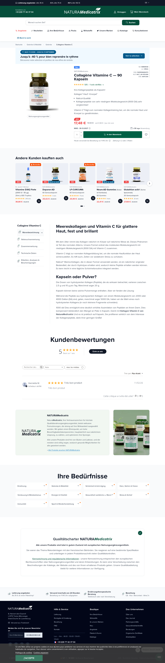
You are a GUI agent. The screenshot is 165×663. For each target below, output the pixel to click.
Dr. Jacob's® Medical (22, 187)
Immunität (22, 504)
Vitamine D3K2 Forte (25, 191)
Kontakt (57, 629)
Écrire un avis (98, 351)
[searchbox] (30, 367)
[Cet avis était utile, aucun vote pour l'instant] (136, 396)
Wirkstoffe (93, 618)
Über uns (129, 614)
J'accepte (29, 658)
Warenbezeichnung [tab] (30, 232)
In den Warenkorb (113, 134)
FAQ (55, 625)
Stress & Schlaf (126, 495)
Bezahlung (58, 622)
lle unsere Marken (96, 622)
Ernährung (22, 486)
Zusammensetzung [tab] (29, 246)
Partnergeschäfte (132, 622)
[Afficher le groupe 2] (84, 206)
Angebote (93, 629)
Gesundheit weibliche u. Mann (98, 495)
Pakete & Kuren (95, 633)
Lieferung (57, 614)
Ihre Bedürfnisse (96, 614)
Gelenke (49, 44)
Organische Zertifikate (134, 633)
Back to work (54, 182)
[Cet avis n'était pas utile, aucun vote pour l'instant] (140, 396)
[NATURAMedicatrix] (31, 432)
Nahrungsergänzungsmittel (39, 116)
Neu (91, 625)
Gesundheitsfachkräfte (134, 625)
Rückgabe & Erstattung (62, 618)
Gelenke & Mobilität (34, 44)
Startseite (18, 44)
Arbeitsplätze (131, 637)
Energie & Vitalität (59, 495)
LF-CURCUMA (76, 189)
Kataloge (93, 637)
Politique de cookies (23, 652)
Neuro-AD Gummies (109, 191)
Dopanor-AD (49, 189)
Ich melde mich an (33, 635)
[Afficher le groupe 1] (81, 206)
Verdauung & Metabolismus (29, 495)
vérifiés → (99, 85)
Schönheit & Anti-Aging (95, 486)
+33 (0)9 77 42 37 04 (66, 642)
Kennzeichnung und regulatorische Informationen (55, 558)
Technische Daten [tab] (28, 253)
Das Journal (130, 618)
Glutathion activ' (135, 191)
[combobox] (53, 367)
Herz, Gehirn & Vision (129, 486)
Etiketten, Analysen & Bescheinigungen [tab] (30, 261)
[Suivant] (149, 183)
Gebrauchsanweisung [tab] (30, 239)
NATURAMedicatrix (81, 71)
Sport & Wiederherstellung (63, 504)
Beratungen (130, 629)
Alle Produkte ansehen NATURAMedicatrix (64, 450)
